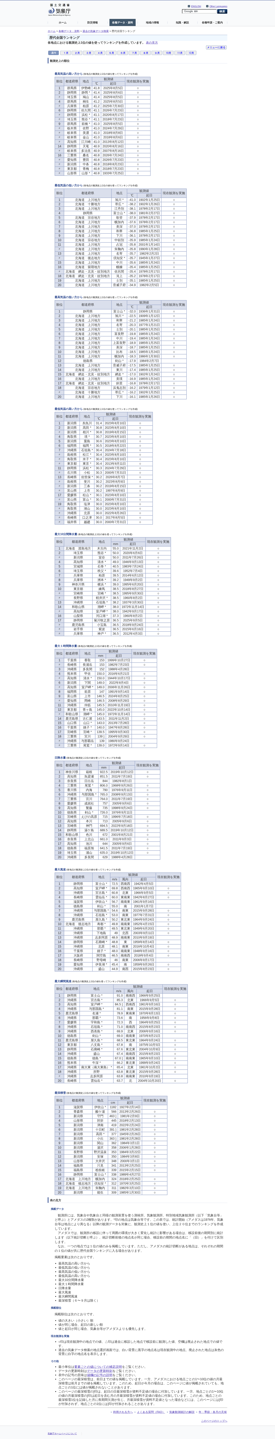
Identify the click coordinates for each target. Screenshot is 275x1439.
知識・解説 (182, 22)
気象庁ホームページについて (62, 1433)
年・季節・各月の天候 (213, 1412)
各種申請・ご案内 (212, 22)
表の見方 (152, 42)
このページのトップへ (214, 1420)
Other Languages (218, 6)
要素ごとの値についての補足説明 (98, 1367)
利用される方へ (123, 1412)
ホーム (63, 22)
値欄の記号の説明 (99, 1375)
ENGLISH (196, 6)
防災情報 (92, 22)
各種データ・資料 (122, 22)
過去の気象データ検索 (95, 31)
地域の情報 (152, 22)
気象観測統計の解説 (182, 1412)
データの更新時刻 (99, 1371)
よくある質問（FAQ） (151, 1412)
